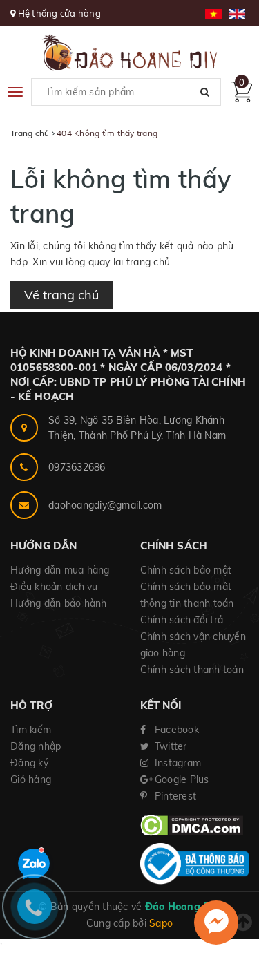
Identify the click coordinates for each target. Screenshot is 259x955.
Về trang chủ (61, 295)
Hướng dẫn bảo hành (58, 603)
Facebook (175, 730)
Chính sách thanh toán (192, 669)
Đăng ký (29, 763)
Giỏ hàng (30, 779)
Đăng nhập (35, 746)
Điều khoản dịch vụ (54, 586)
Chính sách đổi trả (182, 620)
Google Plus (180, 779)
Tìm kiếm (30, 730)
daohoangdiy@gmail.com (105, 505)
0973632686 (77, 467)
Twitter (169, 746)
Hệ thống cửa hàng (59, 13)
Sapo (161, 923)
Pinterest (174, 796)
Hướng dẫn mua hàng (60, 570)
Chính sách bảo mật (186, 570)
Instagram (177, 763)
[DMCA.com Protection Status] (191, 824)
